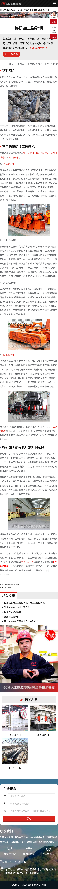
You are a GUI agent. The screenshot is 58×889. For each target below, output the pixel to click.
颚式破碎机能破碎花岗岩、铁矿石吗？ (22, 621)
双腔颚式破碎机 (11, 616)
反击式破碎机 (42, 153)
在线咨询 (13, 54)
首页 (20, 9)
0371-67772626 (38, 48)
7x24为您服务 (54, 17)
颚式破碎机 (28, 153)
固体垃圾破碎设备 (12, 611)
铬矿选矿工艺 (27, 561)
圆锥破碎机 (13, 157)
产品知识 (28, 9)
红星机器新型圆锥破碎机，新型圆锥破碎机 (24, 602)
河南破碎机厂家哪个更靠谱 (17, 607)
